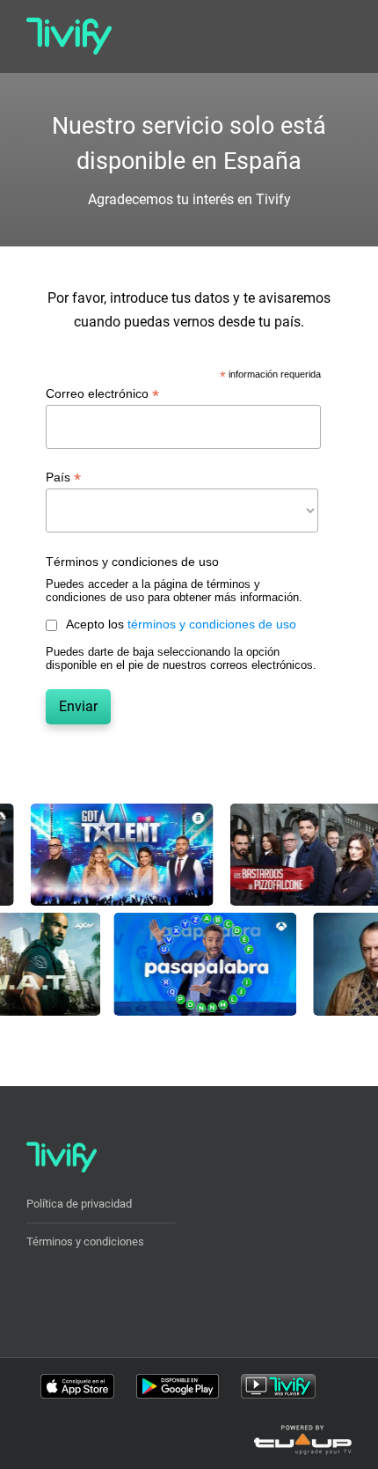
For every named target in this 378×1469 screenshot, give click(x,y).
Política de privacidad (79, 1203)
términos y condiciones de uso (211, 624)
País (63, 477)
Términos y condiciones (85, 1241)
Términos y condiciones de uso (132, 562)
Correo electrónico (102, 394)
